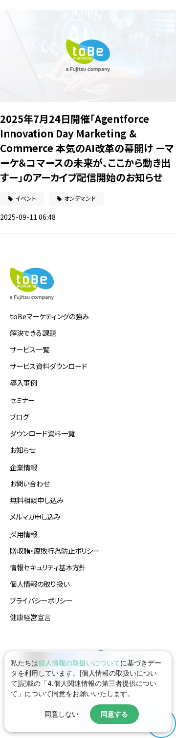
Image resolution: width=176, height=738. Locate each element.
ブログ (19, 416)
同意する (114, 714)
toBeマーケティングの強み (49, 316)
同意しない (61, 714)
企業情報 (23, 467)
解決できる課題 (33, 333)
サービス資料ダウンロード (48, 366)
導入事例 (23, 382)
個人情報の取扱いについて (79, 663)
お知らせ (22, 450)
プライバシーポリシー (41, 600)
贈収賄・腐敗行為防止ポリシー (55, 550)
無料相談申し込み (37, 500)
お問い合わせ (29, 483)
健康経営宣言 (30, 617)
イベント (25, 198)
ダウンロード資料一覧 (42, 433)
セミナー (22, 400)
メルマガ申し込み (35, 516)
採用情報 (23, 534)
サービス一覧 (29, 349)
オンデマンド (80, 198)
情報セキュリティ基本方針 (48, 567)
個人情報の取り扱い (39, 584)
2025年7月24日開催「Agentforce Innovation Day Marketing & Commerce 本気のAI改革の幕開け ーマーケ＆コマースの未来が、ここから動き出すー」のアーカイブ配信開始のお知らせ (87, 148)
